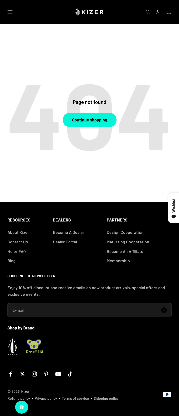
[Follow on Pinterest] (46, 374)
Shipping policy (106, 398)
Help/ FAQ (16, 251)
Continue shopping (89, 119)
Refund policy (18, 398)
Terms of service (75, 398)
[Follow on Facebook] (10, 374)
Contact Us (17, 241)
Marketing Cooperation (128, 241)
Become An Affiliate (125, 251)
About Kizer (18, 232)
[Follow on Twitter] (22, 374)
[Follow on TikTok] (70, 374)
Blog (11, 260)
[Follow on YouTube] (58, 374)
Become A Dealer (68, 232)
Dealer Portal (65, 241)
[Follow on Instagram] (34, 374)
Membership (118, 260)
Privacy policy (46, 398)
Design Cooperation (125, 232)
